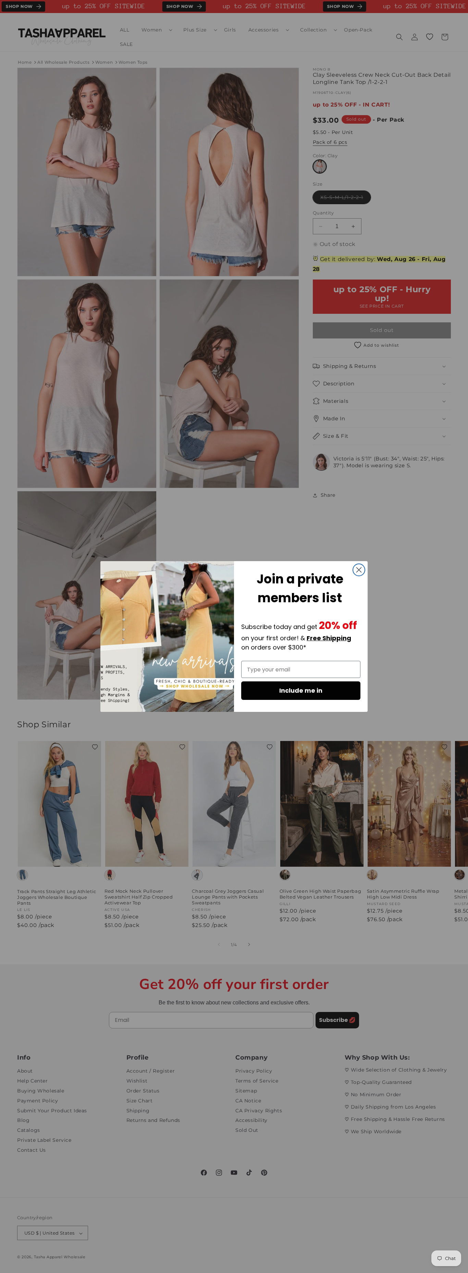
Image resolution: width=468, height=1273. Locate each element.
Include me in (300, 690)
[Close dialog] (359, 570)
